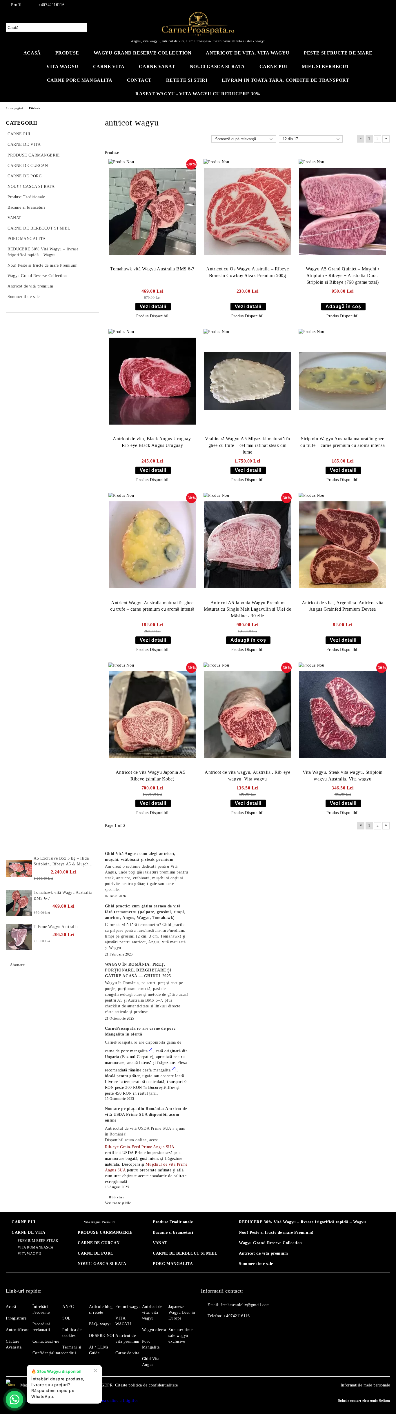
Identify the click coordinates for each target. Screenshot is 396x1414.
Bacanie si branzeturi (173, 1232)
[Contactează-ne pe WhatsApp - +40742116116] (14, 1399)
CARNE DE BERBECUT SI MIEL (185, 1253)
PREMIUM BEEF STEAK (38, 1241)
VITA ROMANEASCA (36, 1247)
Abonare (17, 965)
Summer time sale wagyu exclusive (180, 1336)
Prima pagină (14, 108)
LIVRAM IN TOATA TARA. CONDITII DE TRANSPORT (285, 80)
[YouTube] (378, 5)
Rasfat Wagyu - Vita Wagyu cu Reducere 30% (198, 93)
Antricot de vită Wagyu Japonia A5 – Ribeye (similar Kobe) (152, 775)
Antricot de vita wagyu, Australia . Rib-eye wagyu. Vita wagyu (247, 775)
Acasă (32, 52)
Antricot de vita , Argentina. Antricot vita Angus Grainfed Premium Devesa (343, 606)
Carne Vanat (157, 66)
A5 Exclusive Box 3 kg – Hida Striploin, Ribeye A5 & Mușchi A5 (62, 861)
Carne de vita (127, 1353)
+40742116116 (51, 5)
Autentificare (17, 1330)
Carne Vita (109, 66)
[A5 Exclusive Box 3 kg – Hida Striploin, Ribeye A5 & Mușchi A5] (19, 869)
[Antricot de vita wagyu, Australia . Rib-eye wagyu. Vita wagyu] (247, 715)
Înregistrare (16, 1318)
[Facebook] (361, 5)
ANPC (68, 1306)
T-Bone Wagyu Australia (55, 927)
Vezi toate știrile (118, 1203)
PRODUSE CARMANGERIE (105, 1232)
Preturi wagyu (128, 1306)
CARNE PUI (23, 1222)
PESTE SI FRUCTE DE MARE (338, 52)
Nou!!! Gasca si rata (217, 66)
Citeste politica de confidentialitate (146, 1385)
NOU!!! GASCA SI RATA (102, 1264)
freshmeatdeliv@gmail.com (245, 1305)
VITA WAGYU (62, 66)
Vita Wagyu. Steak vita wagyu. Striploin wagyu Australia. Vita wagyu (343, 775)
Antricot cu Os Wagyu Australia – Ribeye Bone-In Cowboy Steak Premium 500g (247, 272)
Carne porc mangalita (79, 80)
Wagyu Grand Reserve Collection (143, 52)
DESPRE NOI (102, 1335)
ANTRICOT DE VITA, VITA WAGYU (247, 52)
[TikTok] (387, 5)
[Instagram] (369, 5)
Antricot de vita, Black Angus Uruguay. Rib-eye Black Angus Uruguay (152, 442)
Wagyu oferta (154, 1330)
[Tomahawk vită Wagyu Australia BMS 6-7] (152, 211)
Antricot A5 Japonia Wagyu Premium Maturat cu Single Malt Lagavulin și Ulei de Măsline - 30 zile (247, 609)
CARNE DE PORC (95, 1253)
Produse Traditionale (173, 1222)
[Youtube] (231, 1327)
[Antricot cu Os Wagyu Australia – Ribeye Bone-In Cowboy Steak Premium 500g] (247, 211)
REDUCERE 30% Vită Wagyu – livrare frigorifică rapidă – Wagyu (302, 1222)
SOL (66, 1318)
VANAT (160, 1243)
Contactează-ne (45, 1341)
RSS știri (116, 1197)
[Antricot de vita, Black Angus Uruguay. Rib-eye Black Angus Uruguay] (152, 381)
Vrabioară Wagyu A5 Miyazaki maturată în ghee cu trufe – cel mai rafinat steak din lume (247, 445)
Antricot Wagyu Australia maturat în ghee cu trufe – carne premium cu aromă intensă (152, 606)
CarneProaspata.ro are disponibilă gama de (143, 1042)
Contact (139, 80)
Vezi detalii (153, 306)
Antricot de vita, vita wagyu (152, 1312)
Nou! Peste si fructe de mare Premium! (276, 1232)
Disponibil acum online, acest (145, 1134)
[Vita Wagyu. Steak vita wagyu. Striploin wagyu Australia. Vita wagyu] (342, 715)
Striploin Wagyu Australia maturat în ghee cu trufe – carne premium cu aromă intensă (342, 442)
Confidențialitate (47, 1353)
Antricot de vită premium (263, 1253)
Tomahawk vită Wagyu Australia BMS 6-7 (152, 268)
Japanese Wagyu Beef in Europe (181, 1312)
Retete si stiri (186, 80)
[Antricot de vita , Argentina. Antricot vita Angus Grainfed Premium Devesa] (342, 545)
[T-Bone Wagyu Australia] (19, 937)
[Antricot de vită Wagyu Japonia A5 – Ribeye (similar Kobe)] (152, 715)
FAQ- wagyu (100, 1324)
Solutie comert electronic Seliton (364, 1401)
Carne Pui (273, 66)
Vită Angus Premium (99, 1222)
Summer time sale (256, 1264)
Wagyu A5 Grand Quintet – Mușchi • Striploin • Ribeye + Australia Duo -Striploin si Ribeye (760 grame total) (342, 275)
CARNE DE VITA (28, 1232)
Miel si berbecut (326, 66)
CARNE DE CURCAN (98, 1243)
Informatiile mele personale (365, 1385)
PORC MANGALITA (173, 1264)
